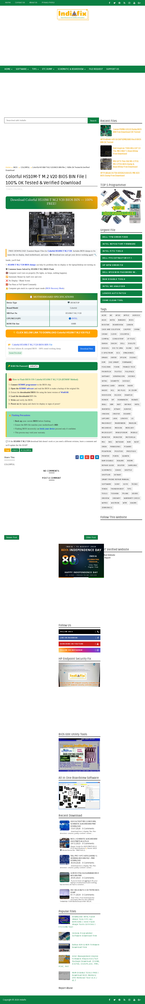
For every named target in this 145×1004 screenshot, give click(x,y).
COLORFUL (124, 334)
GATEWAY (106, 376)
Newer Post (11, 537)
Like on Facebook (69, 638)
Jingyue (116, 414)
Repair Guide (108, 465)
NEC (110, 442)
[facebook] (109, 3)
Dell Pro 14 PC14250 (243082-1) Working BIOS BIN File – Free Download (84, 858)
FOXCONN (106, 367)
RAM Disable (108, 461)
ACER (104, 315)
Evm (103, 362)
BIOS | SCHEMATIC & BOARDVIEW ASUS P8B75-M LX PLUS (84, 840)
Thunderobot (117, 489)
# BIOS (15, 450)
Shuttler (106, 475)
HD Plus (121, 390)
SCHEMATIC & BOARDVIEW (71, 69)
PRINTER (105, 456)
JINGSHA (105, 414)
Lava (115, 418)
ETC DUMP (47, 69)
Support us (112, 69)
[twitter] (114, 3)
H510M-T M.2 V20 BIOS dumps (22, 265)
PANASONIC (115, 447)
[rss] (124, 3)
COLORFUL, (18, 189)
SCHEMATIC (107, 470)
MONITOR (106, 437)
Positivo (119, 451)
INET (119, 404)
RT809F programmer (27, 385)
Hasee (104, 390)
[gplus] (139, 3)
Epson (123, 358)
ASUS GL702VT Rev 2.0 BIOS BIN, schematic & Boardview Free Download (83, 823)
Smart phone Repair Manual (115, 479)
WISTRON (115, 503)
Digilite (131, 343)
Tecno (135, 484)
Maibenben (120, 423)
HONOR (105, 400)
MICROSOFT (107, 433)
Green (121, 386)
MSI (103, 442)
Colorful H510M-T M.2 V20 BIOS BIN (30, 344)
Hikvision (106, 395)
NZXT (136, 442)
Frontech (106, 372)
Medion (118, 428)
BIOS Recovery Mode (55, 288)
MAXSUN (132, 423)
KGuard (127, 414)
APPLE (126, 315)
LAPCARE (106, 418)
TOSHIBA (115, 493)
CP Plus (131, 339)
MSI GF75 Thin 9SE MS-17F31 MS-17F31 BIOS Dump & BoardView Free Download (126, 164)
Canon (130, 325)
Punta (116, 456)
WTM (125, 503)
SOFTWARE (21, 69)
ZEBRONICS (107, 508)
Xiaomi (133, 503)
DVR (137, 348)
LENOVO (124, 418)
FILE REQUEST (96, 69)
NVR (129, 442)
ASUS (104, 320)
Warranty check (132, 498)
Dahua (105, 343)
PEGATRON (106, 451)
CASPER (127, 329)
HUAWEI (135, 400)
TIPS (34, 69)
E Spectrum (107, 353)
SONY (117, 484)
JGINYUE (127, 409)
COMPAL (105, 339)
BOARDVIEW (118, 325)
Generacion (119, 376)
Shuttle (128, 470)
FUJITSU (118, 372)
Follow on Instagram (71, 650)
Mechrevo (106, 428)
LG (132, 418)
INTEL (137, 404)
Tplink (125, 493)
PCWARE (127, 447)
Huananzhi (123, 400)
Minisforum (121, 433)
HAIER (130, 386)
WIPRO (105, 503)
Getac (104, 381)
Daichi (114, 343)
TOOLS (105, 493)
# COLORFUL (26, 450)
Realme (120, 461)
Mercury (130, 428)
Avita (112, 320)
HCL (112, 390)
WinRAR (65, 392)
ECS (118, 353)
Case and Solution (111, 329)
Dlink (129, 348)
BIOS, (10, 189)
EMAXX (105, 358)
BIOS (131, 320)
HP (113, 400)
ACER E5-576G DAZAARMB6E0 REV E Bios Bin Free (85, 874)
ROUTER (121, 465)
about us (33, 2)
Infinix (127, 404)
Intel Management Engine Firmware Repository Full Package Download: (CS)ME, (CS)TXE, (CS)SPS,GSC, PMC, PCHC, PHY (79, 961)
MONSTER (118, 437)
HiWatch (129, 395)
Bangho (122, 320)
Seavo (118, 470)
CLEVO (114, 334)
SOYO (125, 484)
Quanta (125, 456)
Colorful (51, 251)
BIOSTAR (105, 325)
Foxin (117, 367)
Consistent (118, 339)
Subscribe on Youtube (71, 644)
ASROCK (136, 315)
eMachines (128, 353)
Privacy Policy (48, 2)
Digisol (105, 348)
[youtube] (134, 3)
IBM (111, 404)
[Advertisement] (72, 44)
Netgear (120, 442)
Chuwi (105, 334)
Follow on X (66, 632)
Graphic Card (108, 386)
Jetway (117, 409)
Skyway (117, 475)
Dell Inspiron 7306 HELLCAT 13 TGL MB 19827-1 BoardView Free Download (126, 151)
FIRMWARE (127, 362)
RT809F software (26, 388)
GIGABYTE (115, 381)
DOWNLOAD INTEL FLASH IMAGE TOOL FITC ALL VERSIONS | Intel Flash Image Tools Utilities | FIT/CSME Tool (77, 922)
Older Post (91, 537)
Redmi (130, 461)
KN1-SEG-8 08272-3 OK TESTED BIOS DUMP (85, 891)
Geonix (131, 376)
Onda (104, 447)
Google (126, 381)
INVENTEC (106, 409)
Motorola (130, 437)
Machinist (107, 423)
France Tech (129, 367)
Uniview (105, 498)
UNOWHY (116, 498)
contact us (20, 2)
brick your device (47, 429)
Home (8, 2)
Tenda (104, 489)
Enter (114, 358)
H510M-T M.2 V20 (64, 251)
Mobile (134, 433)
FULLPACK (129, 372)
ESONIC (133, 358)
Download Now (86, 349)
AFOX (118, 315)
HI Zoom (133, 390)
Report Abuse (66, 988)
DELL (123, 343)
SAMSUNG (132, 465)
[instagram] (129, 3)
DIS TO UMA (117, 348)
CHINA (137, 329)
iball (104, 404)
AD (111, 315)
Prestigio (131, 451)
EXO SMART (114, 362)
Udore (135, 493)
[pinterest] (119, 3)
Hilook (118, 395)
